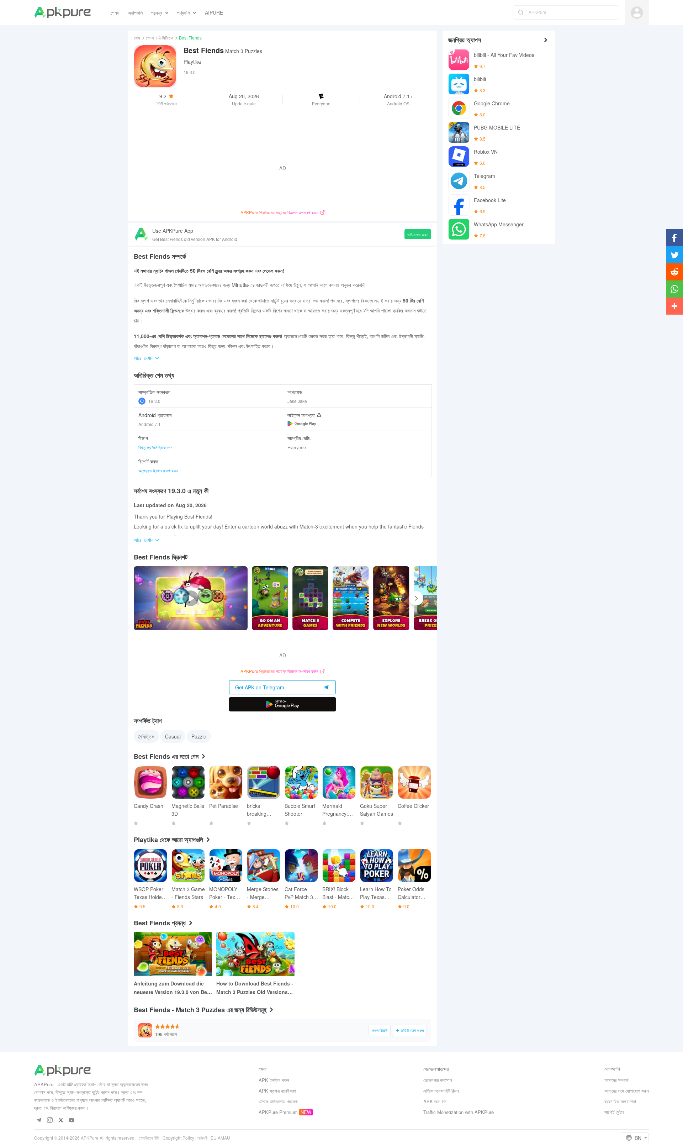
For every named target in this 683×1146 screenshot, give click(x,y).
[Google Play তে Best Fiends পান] (301, 423)
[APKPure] (62, 12)
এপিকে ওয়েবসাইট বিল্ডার (441, 1090)
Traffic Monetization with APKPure (458, 1112)
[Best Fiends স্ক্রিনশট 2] (351, 598)
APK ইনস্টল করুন (274, 1080)
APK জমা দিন (434, 1101)
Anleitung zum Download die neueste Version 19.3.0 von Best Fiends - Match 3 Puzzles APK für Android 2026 (173, 988)
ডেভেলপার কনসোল (437, 1080)
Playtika (192, 61)
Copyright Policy (178, 1138)
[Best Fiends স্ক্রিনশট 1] (310, 598)
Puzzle (198, 736)
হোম (137, 38)
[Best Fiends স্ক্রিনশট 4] (432, 598)
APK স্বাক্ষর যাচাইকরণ (277, 1090)
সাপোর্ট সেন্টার (614, 1112)
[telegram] (38, 1120)
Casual (173, 736)
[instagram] (49, 1120)
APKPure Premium (278, 1112)
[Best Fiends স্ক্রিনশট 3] (391, 598)
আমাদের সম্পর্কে (616, 1080)
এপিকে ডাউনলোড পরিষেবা (278, 1101)
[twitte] (60, 1120)
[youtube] (71, 1120)
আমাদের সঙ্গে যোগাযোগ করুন (626, 1090)
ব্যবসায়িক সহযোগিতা (620, 1101)
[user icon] (637, 12)
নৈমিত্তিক (166, 38)
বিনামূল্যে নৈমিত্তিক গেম (155, 447)
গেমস (150, 38)
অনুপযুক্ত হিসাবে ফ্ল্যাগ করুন (158, 470)
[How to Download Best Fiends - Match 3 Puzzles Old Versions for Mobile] (255, 954)
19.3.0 (154, 401)
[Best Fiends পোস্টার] (270, 598)
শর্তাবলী (202, 1138)
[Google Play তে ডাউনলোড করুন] (282, 704)
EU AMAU (220, 1138)
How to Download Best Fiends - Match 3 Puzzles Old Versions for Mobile (254, 988)
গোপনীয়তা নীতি (149, 1138)
